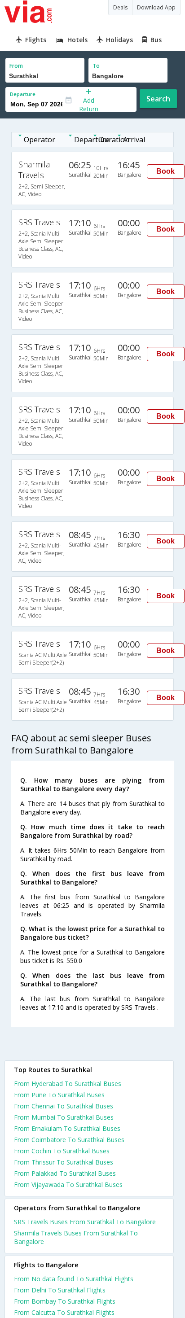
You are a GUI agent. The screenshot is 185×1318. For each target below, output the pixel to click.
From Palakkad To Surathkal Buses (65, 1173)
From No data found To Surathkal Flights (73, 1278)
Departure (22, 94)
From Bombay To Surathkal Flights (64, 1301)
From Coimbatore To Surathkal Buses (69, 1139)
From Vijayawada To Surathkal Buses (68, 1184)
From (16, 66)
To (96, 66)
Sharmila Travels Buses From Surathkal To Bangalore (76, 1237)
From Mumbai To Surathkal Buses (64, 1117)
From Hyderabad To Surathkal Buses (67, 1083)
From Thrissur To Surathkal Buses (63, 1162)
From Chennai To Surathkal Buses (63, 1106)
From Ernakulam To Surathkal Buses (67, 1128)
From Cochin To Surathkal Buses (62, 1151)
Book (165, 171)
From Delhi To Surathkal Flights (60, 1290)
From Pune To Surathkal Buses (59, 1094)
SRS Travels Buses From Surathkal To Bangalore (85, 1221)
